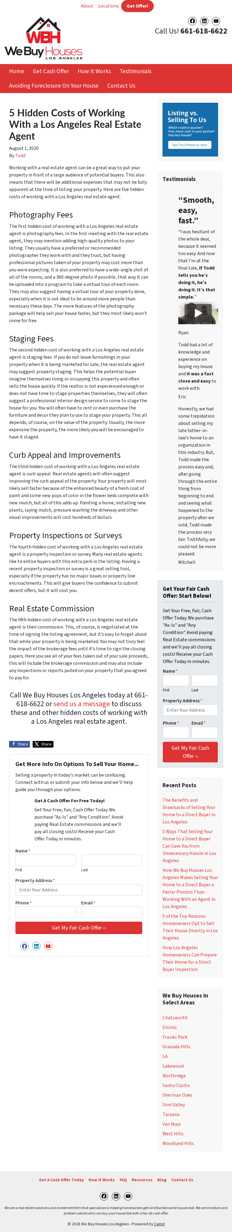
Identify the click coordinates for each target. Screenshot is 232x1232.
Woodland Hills (178, 1143)
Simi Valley (174, 1104)
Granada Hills (176, 1046)
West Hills (173, 1133)
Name (23, 851)
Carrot (159, 1224)
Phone (23, 903)
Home (16, 71)
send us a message (81, 704)
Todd (20, 155)
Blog (161, 1180)
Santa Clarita (176, 1085)
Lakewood (173, 1066)
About (87, 6)
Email (88, 903)
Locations (108, 6)
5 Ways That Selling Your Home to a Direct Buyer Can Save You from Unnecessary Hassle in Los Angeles (189, 846)
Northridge (174, 1075)
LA (165, 1056)
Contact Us (121, 86)
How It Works (94, 71)
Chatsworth (175, 1017)
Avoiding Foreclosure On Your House (53, 86)
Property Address (35, 880)
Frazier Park (175, 1037)
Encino (170, 1027)
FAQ (123, 1180)
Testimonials (135, 71)
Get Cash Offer (51, 71)
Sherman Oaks (177, 1095)
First (18, 870)
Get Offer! (137, 6)
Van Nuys (172, 1124)
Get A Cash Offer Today (61, 1180)
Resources (142, 1180)
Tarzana (171, 1114)
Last (84, 870)
